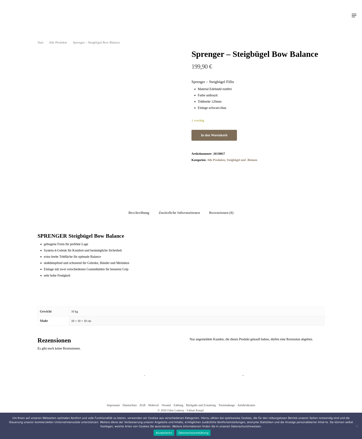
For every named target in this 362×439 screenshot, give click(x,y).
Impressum (114, 405)
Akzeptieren (164, 432)
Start (40, 42)
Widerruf (153, 405)
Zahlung (178, 405)
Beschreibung (138, 213)
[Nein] (357, 426)
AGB (142, 405)
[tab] (139, 213)
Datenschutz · (131, 405)
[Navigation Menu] (354, 15)
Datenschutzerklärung (193, 432)
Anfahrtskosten (246, 405)
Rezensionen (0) (221, 213)
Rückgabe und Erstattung (201, 405)
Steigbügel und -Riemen (242, 160)
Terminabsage (226, 405)
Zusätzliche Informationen (179, 213)
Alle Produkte (58, 42)
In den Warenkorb (214, 135)
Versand (166, 405)
